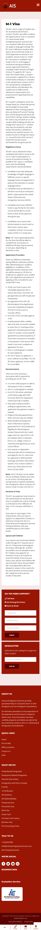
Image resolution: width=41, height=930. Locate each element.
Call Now (10, 598)
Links (4, 755)
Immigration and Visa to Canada (14, 783)
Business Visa (7, 822)
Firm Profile (6, 743)
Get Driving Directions (15, 602)
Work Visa (5, 810)
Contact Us (6, 751)
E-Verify (5, 787)
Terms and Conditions (15, 922)
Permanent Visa (8, 806)
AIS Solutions (7, 795)
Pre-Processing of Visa (10, 826)
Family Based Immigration (12, 771)
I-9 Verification (7, 791)
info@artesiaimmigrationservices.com (17, 846)
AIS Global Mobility (9, 799)
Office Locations (8, 747)
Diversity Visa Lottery (10, 779)
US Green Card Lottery (10, 818)
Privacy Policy (28, 922)
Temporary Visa (8, 802)
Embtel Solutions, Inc (20, 918)
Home (4, 739)
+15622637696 (7, 842)
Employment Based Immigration (14, 775)
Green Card (6, 814)
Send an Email (13, 606)
